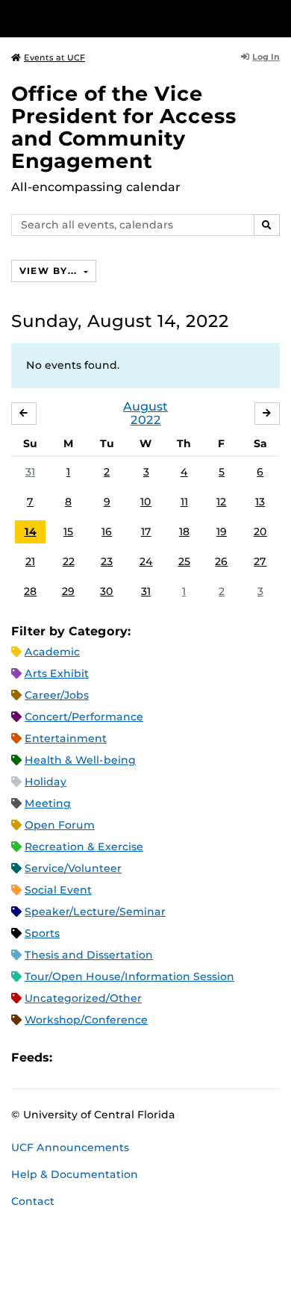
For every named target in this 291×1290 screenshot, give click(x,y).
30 (106, 591)
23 (107, 561)
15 (68, 531)
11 (184, 501)
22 (69, 561)
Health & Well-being (80, 760)
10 (145, 501)
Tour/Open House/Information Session (129, 976)
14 (31, 531)
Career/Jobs (57, 695)
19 (221, 531)
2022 (146, 420)
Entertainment (66, 738)
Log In (266, 57)
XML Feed (147, 1058)
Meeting (48, 803)
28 (30, 591)
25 (184, 561)
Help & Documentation (74, 1174)
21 (30, 561)
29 (68, 591)
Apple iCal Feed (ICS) (71, 1058)
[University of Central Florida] (113, 18)
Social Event (58, 890)
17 (146, 531)
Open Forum (60, 825)
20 (260, 531)
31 (30, 472)
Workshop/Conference (86, 1019)
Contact (32, 1201)
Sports (42, 933)
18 (184, 531)
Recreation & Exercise (84, 846)
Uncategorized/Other (83, 998)
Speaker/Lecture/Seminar (95, 911)
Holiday (45, 781)
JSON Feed (173, 1058)
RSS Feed (122, 1058)
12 (221, 501)
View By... (50, 270)
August (145, 406)
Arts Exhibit (57, 673)
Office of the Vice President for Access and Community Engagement (124, 127)
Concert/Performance (84, 716)
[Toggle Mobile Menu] (276, 17)
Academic (52, 651)
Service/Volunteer (73, 868)
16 (106, 531)
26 (221, 561)
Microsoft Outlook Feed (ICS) (97, 1058)
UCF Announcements (70, 1147)
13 (260, 501)
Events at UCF (54, 57)
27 (260, 561)
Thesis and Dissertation (89, 955)
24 (146, 561)
